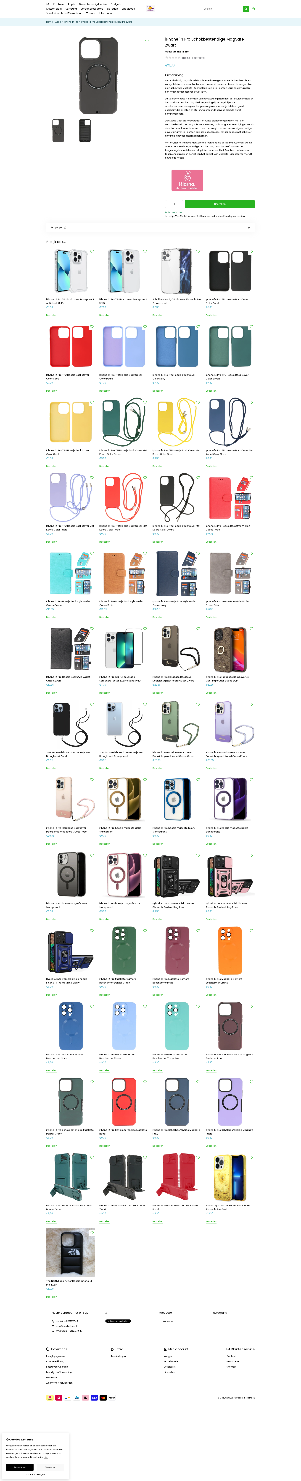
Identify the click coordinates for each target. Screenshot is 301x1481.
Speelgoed (128, 9)
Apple (71, 4)
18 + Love (58, 4)
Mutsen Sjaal (54, 9)
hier (46, 1457)
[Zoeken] (246, 9)
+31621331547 (71, 1321)
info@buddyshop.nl (66, 1326)
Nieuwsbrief (170, 1372)
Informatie (105, 13)
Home (49, 21)
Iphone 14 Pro (71, 21)
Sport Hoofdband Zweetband (64, 13)
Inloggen (168, 1356)
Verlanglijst (170, 1366)
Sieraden (112, 9)
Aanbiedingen (118, 1356)
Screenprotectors (92, 9)
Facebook (168, 1321)
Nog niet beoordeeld (193, 57)
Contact (231, 1356)
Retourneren (233, 1361)
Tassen (90, 13)
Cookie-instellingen (245, 1397)
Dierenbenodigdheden (93, 4)
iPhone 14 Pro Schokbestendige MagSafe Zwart (106, 21)
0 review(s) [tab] (58, 227)
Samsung (71, 9)
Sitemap (231, 1366)
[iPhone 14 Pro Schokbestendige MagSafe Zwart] (98, 114)
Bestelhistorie (171, 1361)
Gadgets (116, 4)
